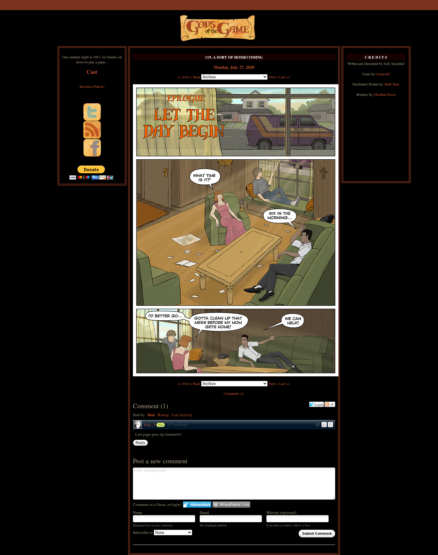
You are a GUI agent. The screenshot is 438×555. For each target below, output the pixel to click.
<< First (183, 76)
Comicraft (383, 73)
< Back (195, 76)
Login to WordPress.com (231, 504)
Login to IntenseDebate (197, 504)
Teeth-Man (391, 84)
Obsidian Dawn (384, 94)
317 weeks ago (177, 424)
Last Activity (182, 414)
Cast (92, 72)
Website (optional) (281, 512)
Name (137, 512)
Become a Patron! (92, 86)
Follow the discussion (329, 404)
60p (160, 425)
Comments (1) (234, 393)
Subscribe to (143, 532)
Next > (273, 76)
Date (151, 414)
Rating (163, 414)
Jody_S (150, 424)
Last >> (284, 76)
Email (204, 512)
